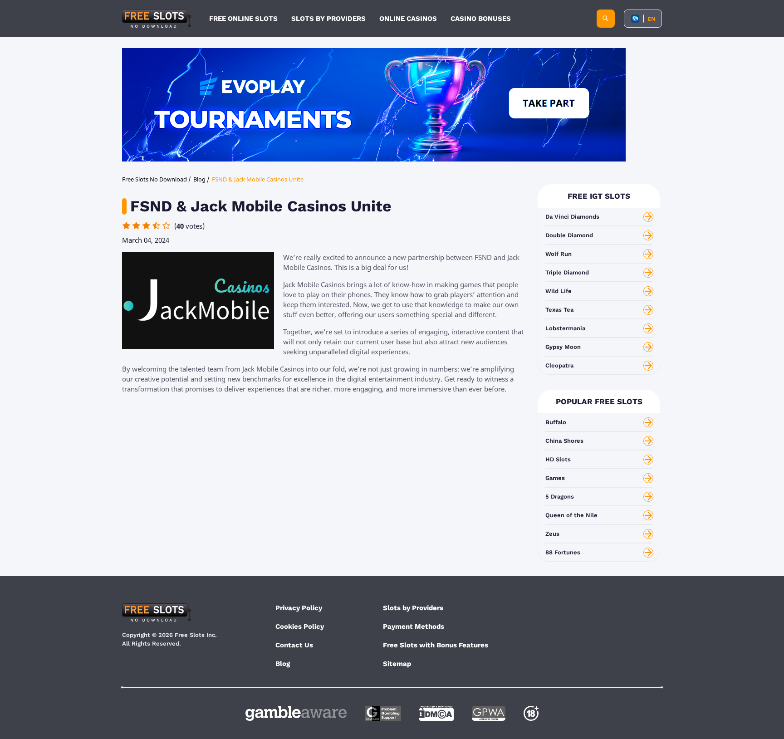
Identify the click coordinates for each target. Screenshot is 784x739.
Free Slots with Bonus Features (435, 645)
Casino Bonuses (481, 19)
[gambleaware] (296, 713)
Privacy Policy (298, 608)
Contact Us (294, 645)
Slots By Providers (328, 19)
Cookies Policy (299, 626)
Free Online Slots (243, 19)
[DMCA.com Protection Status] (436, 713)
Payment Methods (413, 626)
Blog (282, 664)
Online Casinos (408, 19)
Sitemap (397, 664)
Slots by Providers (413, 608)
